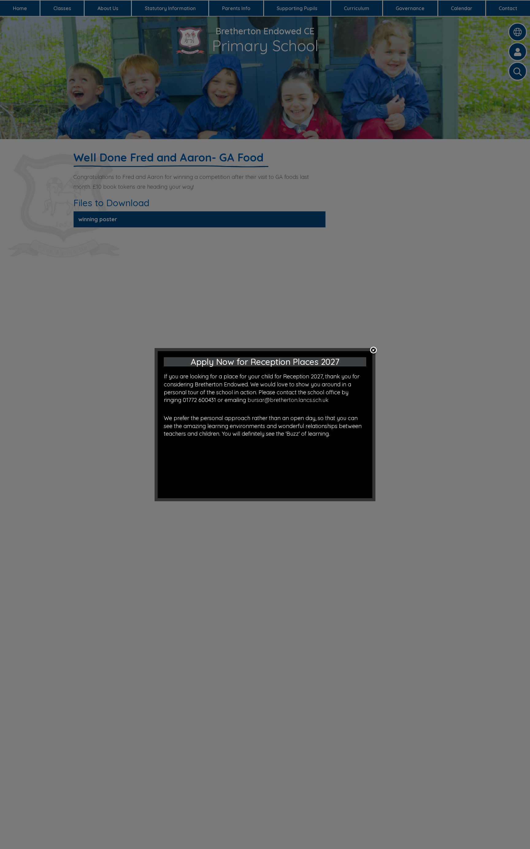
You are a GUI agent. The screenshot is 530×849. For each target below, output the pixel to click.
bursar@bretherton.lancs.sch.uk (288, 400)
